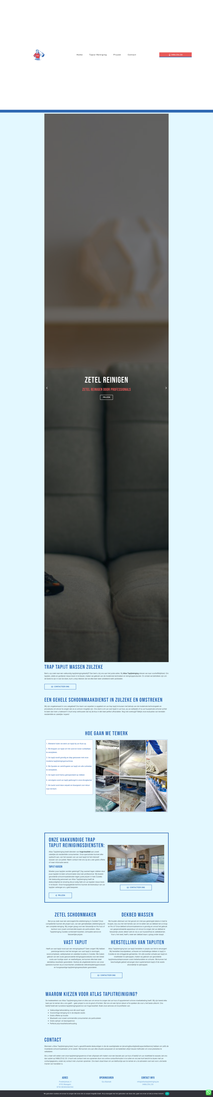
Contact (132, 55)
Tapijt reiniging (98, 55)
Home (80, 55)
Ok (167, 1093)
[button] (46, 387)
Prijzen (117, 55)
